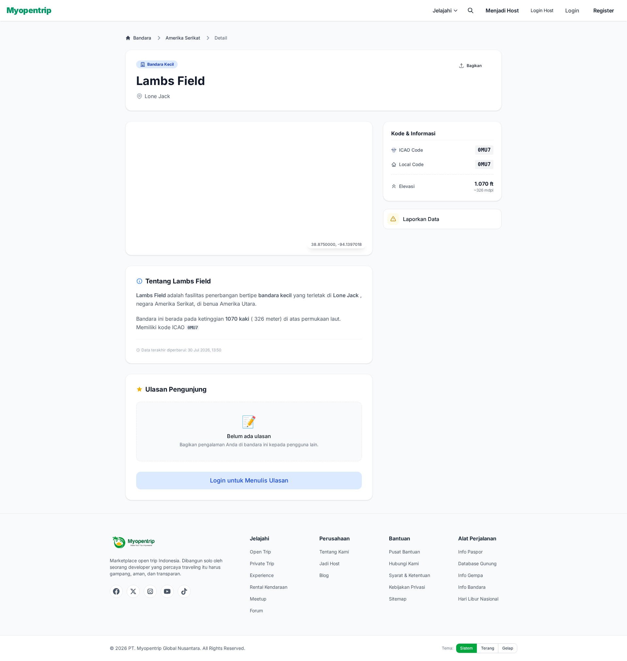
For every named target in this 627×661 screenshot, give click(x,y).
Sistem (466, 648)
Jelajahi (442, 10)
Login (572, 10)
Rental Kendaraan (268, 587)
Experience (262, 575)
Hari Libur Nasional (478, 599)
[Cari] (470, 10)
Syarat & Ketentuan (409, 575)
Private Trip (262, 563)
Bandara (142, 38)
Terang (487, 648)
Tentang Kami (334, 551)
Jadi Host (329, 563)
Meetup (258, 599)
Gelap (507, 648)
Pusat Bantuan (404, 551)
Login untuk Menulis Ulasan (249, 480)
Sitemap (398, 599)
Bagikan (474, 65)
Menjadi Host (502, 10)
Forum (256, 610)
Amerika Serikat (183, 38)
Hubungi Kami (404, 563)
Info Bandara (472, 587)
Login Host (542, 10)
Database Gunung (477, 563)
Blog (324, 575)
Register (603, 10)
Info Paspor (470, 551)
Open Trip (260, 551)
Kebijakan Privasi (407, 587)
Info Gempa (470, 575)
